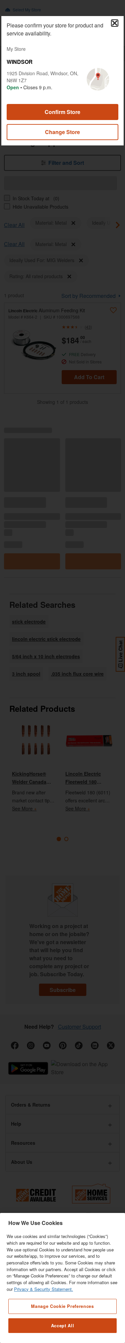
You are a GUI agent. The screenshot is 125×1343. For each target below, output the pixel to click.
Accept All (62, 1325)
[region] (62, 1278)
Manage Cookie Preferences (62, 1306)
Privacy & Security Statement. (43, 1289)
